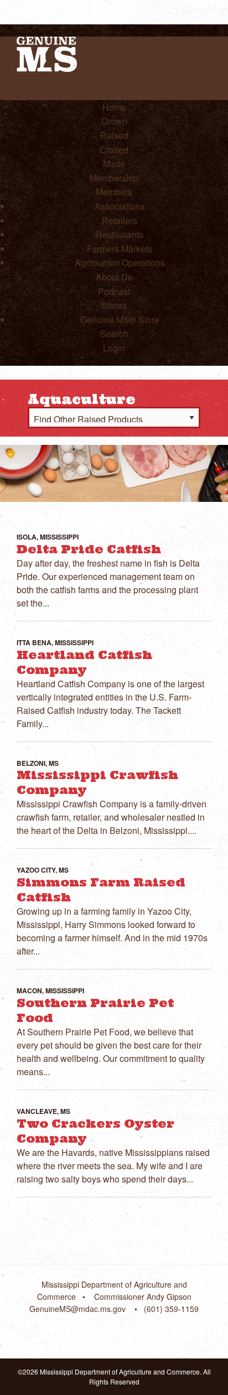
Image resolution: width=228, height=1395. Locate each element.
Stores (114, 305)
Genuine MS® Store (119, 319)
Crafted (114, 149)
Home (114, 107)
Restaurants (119, 234)
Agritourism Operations (120, 262)
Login (114, 347)
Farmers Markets (119, 248)
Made (114, 163)
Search (114, 333)
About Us (114, 277)
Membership (114, 178)
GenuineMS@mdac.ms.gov (77, 1308)
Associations (120, 206)
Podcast (114, 291)
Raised (114, 135)
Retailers (119, 220)
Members (114, 191)
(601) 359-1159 (171, 1308)
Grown (114, 121)
